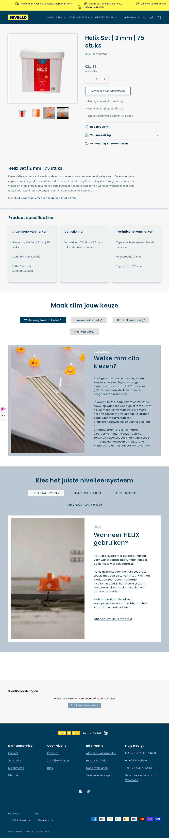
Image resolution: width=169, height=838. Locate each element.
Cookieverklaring (97, 768)
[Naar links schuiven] (12, 113)
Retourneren (16, 768)
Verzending (15, 760)
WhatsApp (131, 780)
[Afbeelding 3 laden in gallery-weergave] (49, 113)
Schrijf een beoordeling (84, 705)
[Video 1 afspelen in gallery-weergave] (62, 113)
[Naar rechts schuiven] (73, 113)
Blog (50, 768)
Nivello (19, 832)
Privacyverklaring (97, 760)
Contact (13, 753)
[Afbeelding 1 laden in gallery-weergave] (22, 113)
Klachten (13, 775)
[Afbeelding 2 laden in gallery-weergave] (35, 113)
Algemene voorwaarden (101, 753)
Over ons (53, 753)
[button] (56, 17)
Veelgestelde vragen (99, 775)
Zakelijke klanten (58, 760)
